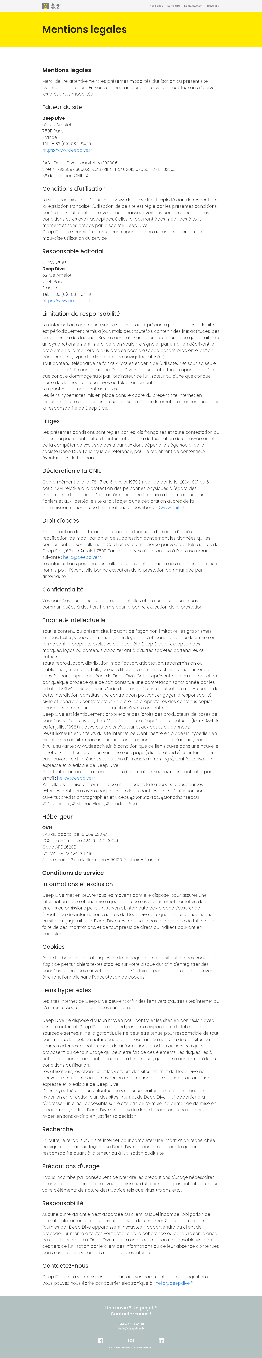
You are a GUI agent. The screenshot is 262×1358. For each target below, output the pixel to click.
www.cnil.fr (171, 508)
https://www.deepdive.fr (67, 150)
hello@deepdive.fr (82, 557)
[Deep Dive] (51, 6)
